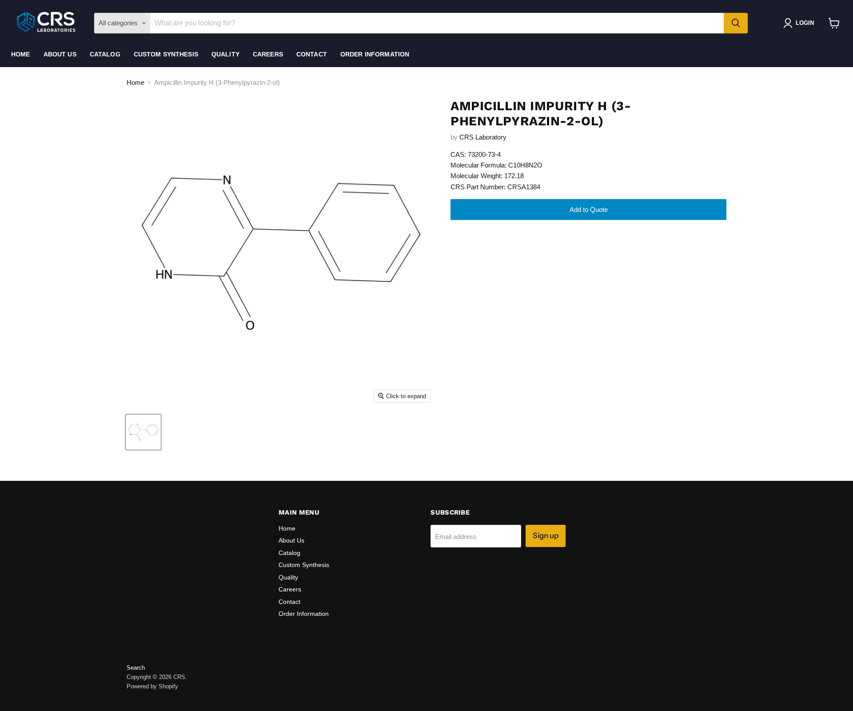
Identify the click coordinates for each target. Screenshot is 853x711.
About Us (60, 54)
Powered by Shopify (152, 686)
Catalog (105, 54)
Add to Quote (589, 209)
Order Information (374, 54)
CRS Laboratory (482, 137)
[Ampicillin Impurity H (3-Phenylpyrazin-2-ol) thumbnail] (143, 432)
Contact (311, 54)
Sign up (545, 535)
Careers (268, 54)
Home (20, 54)
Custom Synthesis (166, 54)
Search (136, 667)
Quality (225, 54)
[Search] (736, 23)
